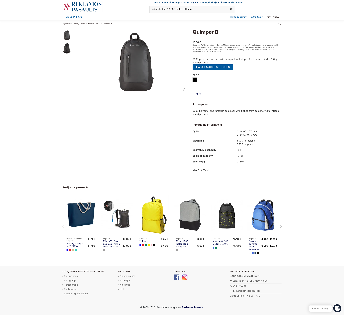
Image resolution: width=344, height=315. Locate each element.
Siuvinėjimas (71, 276)
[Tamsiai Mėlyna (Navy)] (255, 253)
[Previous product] (279, 24)
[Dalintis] (194, 94)
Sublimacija (70, 289)
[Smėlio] (73, 250)
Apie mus (125, 284)
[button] (257, 17)
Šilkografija (70, 280)
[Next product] (281, 24)
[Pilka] (104, 250)
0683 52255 (239, 285)
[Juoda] (154, 245)
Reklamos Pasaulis (192, 307)
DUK (122, 289)
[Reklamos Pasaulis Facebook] (176, 277)
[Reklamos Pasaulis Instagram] (184, 277)
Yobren (143, 241)
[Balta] (250, 253)
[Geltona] (149, 245)
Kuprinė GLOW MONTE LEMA (220, 242)
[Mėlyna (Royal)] (213, 248)
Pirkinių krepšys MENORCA (75, 244)
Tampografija (71, 284)
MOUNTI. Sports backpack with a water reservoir (111, 244)
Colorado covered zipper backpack (254, 245)
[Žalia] (146, 245)
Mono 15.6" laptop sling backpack (182, 244)
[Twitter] (197, 94)
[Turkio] (76, 250)
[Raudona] (70, 250)
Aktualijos (125, 280)
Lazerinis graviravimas (76, 293)
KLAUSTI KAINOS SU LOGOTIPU (213, 67)
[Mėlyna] (67, 250)
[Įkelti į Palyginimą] (95, 199)
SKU (195, 170)
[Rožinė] (152, 245)
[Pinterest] (200, 94)
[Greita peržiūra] (95, 204)
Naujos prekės (127, 276)
